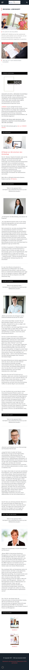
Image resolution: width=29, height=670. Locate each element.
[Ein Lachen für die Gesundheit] (14, 22)
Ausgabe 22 (14, 629)
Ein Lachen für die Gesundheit (10, 31)
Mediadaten (21, 661)
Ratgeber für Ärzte (7, 43)
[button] (2, 667)
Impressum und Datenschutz (9, 661)
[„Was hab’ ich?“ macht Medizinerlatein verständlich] (14, 50)
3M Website (14, 179)
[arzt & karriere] (14, 2)
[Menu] (2, 2)
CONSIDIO (4, 106)
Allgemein (5, 14)
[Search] (27, 2)
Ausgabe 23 (14, 646)
